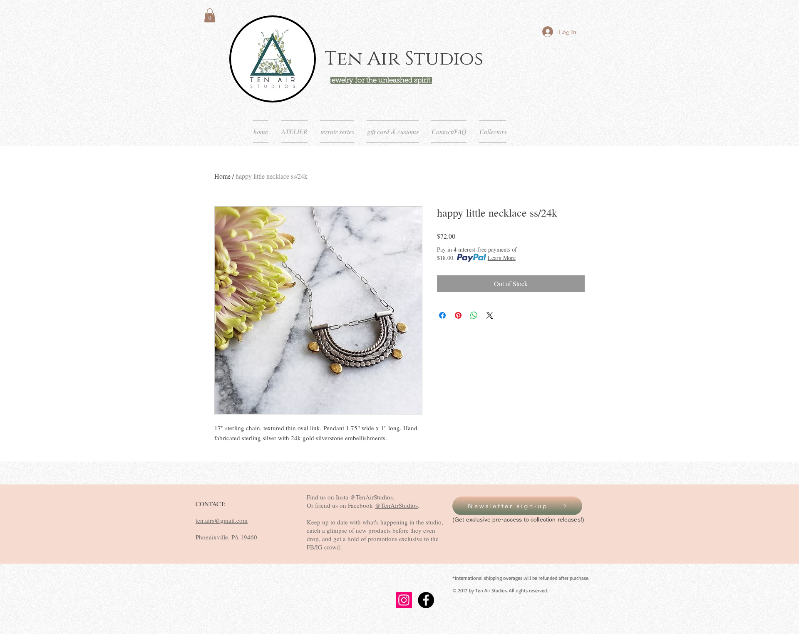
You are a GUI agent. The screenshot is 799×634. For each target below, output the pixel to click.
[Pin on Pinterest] (458, 315)
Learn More (502, 258)
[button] (210, 15)
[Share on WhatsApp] (474, 315)
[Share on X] (490, 315)
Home (222, 176)
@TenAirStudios (371, 497)
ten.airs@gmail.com (222, 520)
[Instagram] (404, 600)
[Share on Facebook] (442, 315)
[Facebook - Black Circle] (426, 600)
